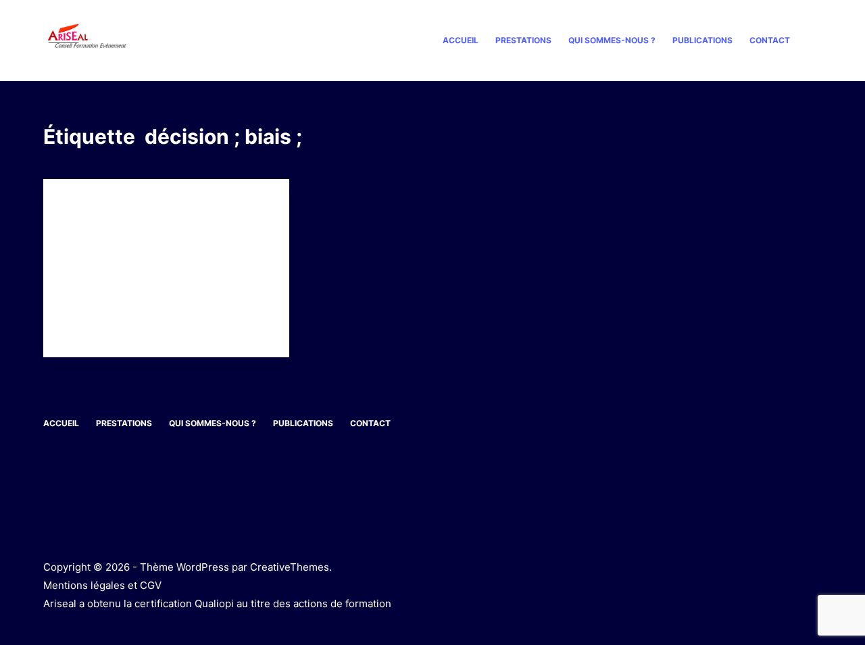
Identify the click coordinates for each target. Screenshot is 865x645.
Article (81, 206)
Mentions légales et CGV (102, 585)
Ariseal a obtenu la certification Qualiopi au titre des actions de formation (217, 603)
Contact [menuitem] (769, 40)
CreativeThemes (289, 567)
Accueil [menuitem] (460, 40)
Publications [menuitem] (702, 40)
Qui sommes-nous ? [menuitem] (612, 40)
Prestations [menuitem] (523, 40)
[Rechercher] (817, 41)
